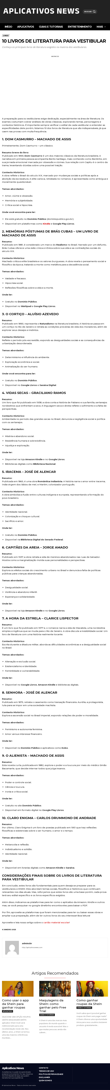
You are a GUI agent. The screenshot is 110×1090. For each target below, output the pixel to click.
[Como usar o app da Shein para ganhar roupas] (18, 989)
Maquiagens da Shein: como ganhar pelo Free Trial (52, 1005)
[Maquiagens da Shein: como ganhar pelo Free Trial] (55, 989)
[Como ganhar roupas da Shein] (92, 989)
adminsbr (27, 943)
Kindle (46, 223)
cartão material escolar (56, 922)
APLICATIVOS (7, 1011)
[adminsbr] (12, 948)
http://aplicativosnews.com (32, 947)
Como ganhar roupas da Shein (89, 1002)
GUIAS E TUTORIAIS (47, 1015)
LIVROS (5, 35)
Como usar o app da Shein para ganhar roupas (15, 1003)
